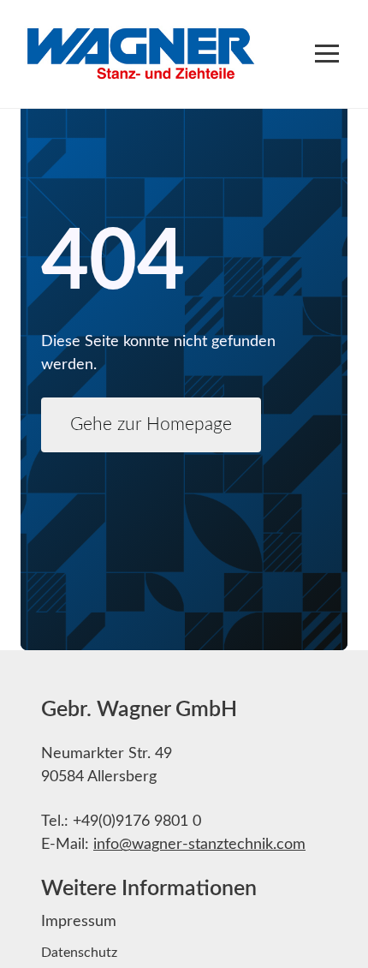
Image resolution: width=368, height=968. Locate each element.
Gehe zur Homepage (151, 424)
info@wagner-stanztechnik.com (199, 844)
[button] (326, 54)
